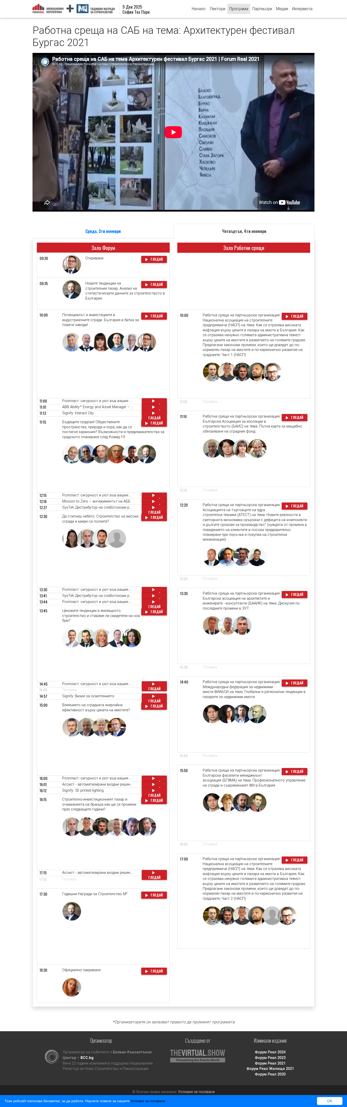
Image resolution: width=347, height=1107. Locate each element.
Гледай (156, 259)
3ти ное (103, 231)
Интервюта (302, 8)
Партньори (262, 8)
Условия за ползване (196, 1092)
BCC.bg (87, 1058)
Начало (199, 8)
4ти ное (244, 231)
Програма (238, 8)
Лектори (217, 8)
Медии (282, 8)
